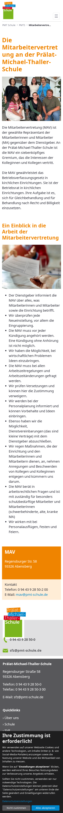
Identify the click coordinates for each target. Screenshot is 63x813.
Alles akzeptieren (45, 807)
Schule (10, 724)
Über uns (12, 718)
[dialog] (31, 772)
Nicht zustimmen (16, 807)
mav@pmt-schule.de (32, 594)
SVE (7, 730)
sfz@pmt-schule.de (28, 697)
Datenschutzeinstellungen (17, 801)
